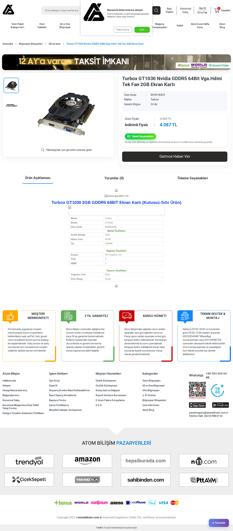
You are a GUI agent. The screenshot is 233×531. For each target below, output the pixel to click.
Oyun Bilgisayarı (151, 380)
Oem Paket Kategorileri (17, 26)
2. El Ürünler (149, 395)
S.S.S (99, 405)
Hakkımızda (9, 380)
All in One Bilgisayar (65, 26)
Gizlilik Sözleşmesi (106, 385)
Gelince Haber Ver (174, 156)
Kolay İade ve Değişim (108, 390)
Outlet (180, 25)
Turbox (155, 99)
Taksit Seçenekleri (143, 136)
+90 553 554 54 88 (216, 375)
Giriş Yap (202, 12)
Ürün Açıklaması (37, 178)
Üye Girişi (54, 380)
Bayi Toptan (169, 10)
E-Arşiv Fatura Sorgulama (110, 400)
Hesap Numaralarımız (15, 390)
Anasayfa (8, 43)
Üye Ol (202, 8)
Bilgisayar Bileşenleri (31, 43)
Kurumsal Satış (185, 10)
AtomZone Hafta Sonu (200, 26)
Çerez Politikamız (59, 405)
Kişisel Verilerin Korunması (111, 395)
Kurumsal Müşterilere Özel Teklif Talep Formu (21, 407)
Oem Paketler (42, 26)
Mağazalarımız (11, 395)
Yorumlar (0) (114, 178)
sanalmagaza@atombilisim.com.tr (208, 412)
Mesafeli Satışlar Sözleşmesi (65, 410)
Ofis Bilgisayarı (151, 390)
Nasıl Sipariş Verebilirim (62, 395)
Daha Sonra (122, 29)
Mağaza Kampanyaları (159, 26)
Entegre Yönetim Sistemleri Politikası (23, 413)
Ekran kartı (55, 43)
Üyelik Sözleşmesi (106, 380)
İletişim (7, 385)
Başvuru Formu (57, 400)
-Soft (99, 528)
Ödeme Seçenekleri (193, 178)
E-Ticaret (106, 528)
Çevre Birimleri (150, 405)
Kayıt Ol (53, 385)
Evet (142, 29)
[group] (66, 112)
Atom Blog (222, 26)
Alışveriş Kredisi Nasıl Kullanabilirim (69, 390)
